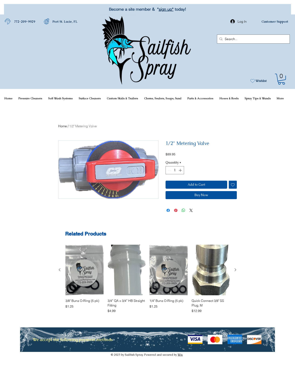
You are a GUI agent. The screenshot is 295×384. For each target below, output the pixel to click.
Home (62, 126)
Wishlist (261, 81)
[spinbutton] (175, 170)
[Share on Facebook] (168, 210)
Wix (180, 354)
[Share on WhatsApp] (183, 210)
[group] (147, 278)
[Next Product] (235, 269)
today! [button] (179, 9)
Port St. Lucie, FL (64, 21)
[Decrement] (169, 170)
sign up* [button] (165, 9)
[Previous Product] (59, 269)
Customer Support (274, 21)
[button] (281, 79)
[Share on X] (191, 210)
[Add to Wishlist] (233, 185)
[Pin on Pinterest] (175, 210)
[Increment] (180, 170)
